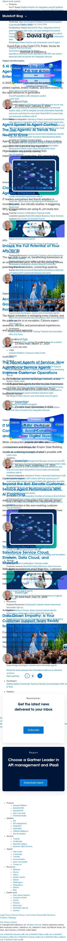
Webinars (16, 869)
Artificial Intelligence (20, 831)
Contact (33, 915)
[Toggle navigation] (25, 16)
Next (39, 675)
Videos (15, 875)
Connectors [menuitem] (45, 10)
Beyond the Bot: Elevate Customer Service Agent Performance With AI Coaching (33, 489)
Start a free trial (19, 813)
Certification (17, 841)
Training (16, 839)
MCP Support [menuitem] (57, 10)
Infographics (18, 885)
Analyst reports (19, 877)
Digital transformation (13, 60)
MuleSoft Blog (12, 16)
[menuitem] (42, 7)
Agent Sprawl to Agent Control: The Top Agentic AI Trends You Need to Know (30, 129)
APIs (4, 240)
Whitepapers (18, 882)
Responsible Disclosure (46, 915)
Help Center (17, 852)
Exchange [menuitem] (35, 10)
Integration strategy (12, 541)
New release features (21, 895)
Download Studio (19, 816)
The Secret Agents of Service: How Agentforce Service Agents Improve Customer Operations (33, 367)
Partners (16, 903)
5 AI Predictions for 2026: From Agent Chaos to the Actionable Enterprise (30, 71)
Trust (27, 915)
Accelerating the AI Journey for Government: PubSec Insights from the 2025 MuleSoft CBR (30, 304)
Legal (2, 915)
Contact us (17, 864)
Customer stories (20, 898)
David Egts (21, 101)
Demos (16, 872)
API (14, 821)
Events (16, 900)
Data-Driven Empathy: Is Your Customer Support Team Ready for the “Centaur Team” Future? (30, 620)
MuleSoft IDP (18, 811)
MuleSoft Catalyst (20, 844)
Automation (8, 119)
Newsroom (17, 905)
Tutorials (16, 857)
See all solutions (19, 834)
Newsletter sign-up (20, 908)
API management (20, 823)
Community (17, 854)
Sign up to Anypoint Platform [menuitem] (31, 22)
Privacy (22, 915)
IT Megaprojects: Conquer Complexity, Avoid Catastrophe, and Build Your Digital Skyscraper (33, 430)
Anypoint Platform (20, 805)
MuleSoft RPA (18, 808)
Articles (16, 887)
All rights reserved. (34, 925)
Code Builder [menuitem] (25, 10)
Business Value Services (23, 846)
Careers (16, 910)
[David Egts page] (7, 104)
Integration (17, 826)
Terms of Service (11, 915)
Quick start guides (20, 862)
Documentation (19, 859)
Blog (14, 890)
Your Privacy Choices (8, 922)
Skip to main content (11, 1)
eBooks (16, 880)
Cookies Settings (8, 917)
